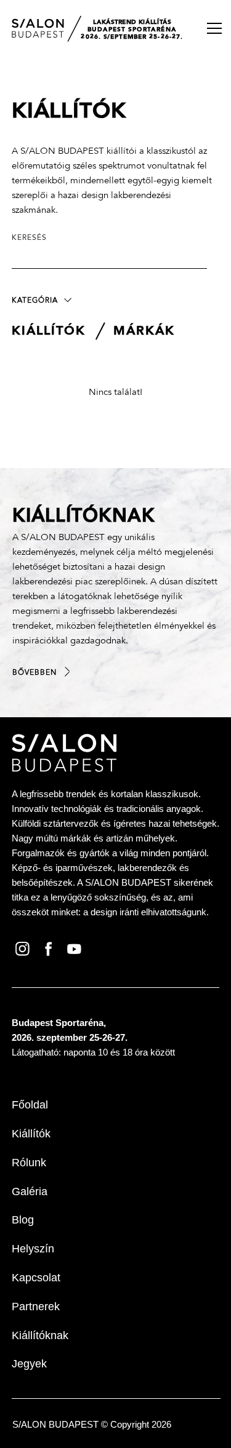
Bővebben (34, 673)
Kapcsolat (36, 1277)
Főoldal (30, 1105)
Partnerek (36, 1306)
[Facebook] (50, 948)
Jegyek (29, 1364)
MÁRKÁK (144, 331)
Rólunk (29, 1162)
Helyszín (33, 1249)
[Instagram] (25, 948)
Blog (23, 1220)
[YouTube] (76, 948)
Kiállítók (31, 1134)
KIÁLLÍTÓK (49, 331)
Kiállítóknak (40, 1335)
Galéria (29, 1191)
